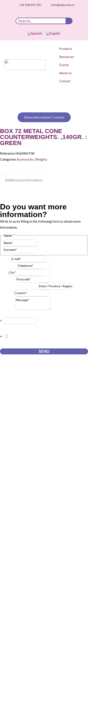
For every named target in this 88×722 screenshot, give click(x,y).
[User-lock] (60, 15)
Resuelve (7, 314)
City (4, 272)
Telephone (8, 265)
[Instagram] (34, 15)
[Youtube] (41, 15)
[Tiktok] (27, 15)
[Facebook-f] (54, 15)
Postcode (8, 279)
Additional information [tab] (23, 180)
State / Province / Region (19, 286)
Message (7, 308)
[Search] (69, 21)
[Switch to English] (53, 33)
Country (7, 293)
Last (41, 249)
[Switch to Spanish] (35, 33)
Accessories (25, 159)
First (41, 243)
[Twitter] (47, 15)
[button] (68, 49)
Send (44, 351)
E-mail (5, 259)
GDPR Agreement (14, 327)
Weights (41, 159)
